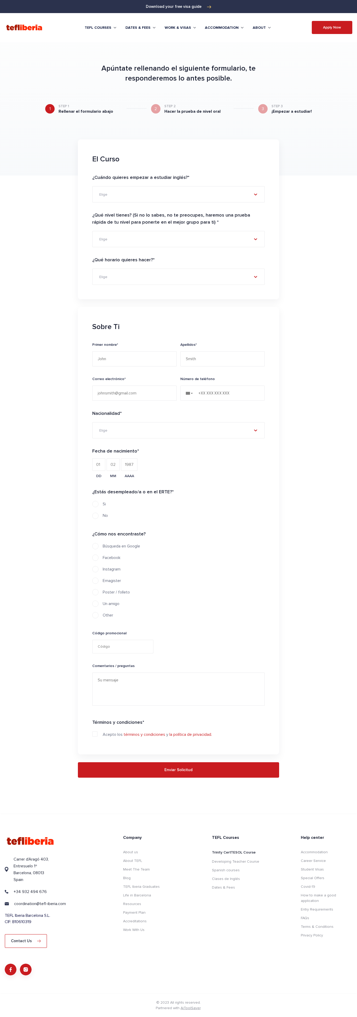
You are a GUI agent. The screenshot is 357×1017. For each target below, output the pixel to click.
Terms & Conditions (317, 926)
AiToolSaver (190, 1008)
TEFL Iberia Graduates (141, 886)
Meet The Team (136, 869)
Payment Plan (134, 912)
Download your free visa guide (173, 6)
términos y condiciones (144, 734)
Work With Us (134, 930)
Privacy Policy (312, 935)
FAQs (305, 918)
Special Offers (312, 878)
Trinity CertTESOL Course (234, 852)
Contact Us (21, 941)
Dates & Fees (223, 887)
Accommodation (314, 852)
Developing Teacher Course (235, 861)
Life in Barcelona (137, 895)
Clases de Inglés (226, 879)
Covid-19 (308, 886)
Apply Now (332, 27)
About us (130, 852)
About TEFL (132, 860)
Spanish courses (226, 870)
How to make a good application (318, 898)
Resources (132, 904)
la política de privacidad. (190, 734)
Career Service (313, 860)
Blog (127, 878)
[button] (191, 393)
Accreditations (135, 921)
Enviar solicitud (178, 769)
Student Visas (312, 869)
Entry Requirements (317, 909)
